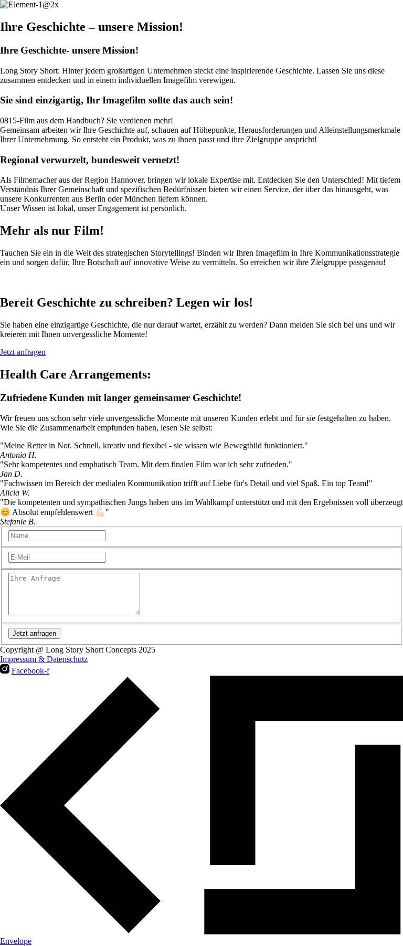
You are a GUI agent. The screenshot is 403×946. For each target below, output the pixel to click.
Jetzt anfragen (34, 633)
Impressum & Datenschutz (44, 659)
